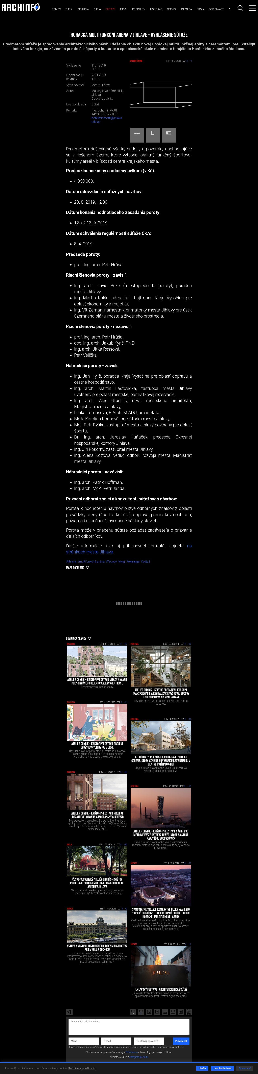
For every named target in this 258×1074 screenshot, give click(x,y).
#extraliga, (133, 561)
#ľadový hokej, (116, 561)
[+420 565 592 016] (153, 135)
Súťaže (110, 9)
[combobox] (241, 7)
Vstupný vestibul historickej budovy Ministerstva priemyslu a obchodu (97, 948)
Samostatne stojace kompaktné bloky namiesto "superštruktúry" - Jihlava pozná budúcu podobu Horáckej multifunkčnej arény (161, 913)
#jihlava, (71, 561)
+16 (189, 644)
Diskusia (83, 9)
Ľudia (97, 9)
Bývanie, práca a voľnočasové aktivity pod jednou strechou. (161, 702)
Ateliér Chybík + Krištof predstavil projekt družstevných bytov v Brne (97, 746)
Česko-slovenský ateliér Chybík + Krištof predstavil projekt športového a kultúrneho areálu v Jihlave (97, 883)
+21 (125, 702)
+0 (126, 909)
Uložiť (202, 1068)
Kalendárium (136, 61)
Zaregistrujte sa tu (138, 1057)
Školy (200, 9)
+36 (125, 772)
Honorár (156, 9)
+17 (189, 863)
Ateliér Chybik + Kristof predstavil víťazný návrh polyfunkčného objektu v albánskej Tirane (97, 681)
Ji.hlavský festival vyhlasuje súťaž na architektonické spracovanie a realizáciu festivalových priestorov (161, 994)
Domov (56, 9)
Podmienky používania (82, 1068)
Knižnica (186, 9)
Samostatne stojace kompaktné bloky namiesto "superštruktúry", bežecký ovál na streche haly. (97, 892)
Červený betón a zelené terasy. (97, 686)
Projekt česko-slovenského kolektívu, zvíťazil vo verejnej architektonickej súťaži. (161, 769)
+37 (125, 644)
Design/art (216, 9)
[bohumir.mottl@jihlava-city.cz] (169, 135)
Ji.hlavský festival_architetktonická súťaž (161, 990)
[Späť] (69, 1012)
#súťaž (145, 561)
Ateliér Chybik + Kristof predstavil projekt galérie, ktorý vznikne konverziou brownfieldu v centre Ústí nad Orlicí (160, 761)
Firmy (123, 9)
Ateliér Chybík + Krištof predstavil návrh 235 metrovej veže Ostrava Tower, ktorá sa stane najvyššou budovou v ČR (160, 835)
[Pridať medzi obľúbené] (181, 1012)
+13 (189, 719)
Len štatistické (222, 1068)
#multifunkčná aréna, (91, 561)
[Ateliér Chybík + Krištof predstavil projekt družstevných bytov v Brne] (97, 722)
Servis (171, 9)
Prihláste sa (132, 1052)
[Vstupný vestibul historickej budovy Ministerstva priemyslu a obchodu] (97, 926)
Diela (69, 9)
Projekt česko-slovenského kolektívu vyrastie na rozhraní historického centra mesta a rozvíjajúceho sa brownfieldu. (161, 845)
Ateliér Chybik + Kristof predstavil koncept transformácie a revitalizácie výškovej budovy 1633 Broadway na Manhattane (161, 694)
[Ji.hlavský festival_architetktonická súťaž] (161, 966)
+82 (189, 786)
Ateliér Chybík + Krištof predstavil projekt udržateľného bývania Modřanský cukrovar (97, 815)
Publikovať (181, 1041)
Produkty (138, 9)
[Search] (241, 7)
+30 (125, 845)
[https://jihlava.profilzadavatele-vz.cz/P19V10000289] (137, 135)
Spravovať (245, 1068)
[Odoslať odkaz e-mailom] (173, 1012)
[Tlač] (165, 1012)
